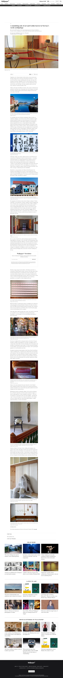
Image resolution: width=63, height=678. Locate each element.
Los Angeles (18, 172)
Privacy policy (39, 666)
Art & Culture (19, 3)
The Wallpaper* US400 (28, 5)
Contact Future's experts (23, 666)
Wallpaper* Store (58, 3)
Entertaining (53, 3)
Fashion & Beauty (32, 3)
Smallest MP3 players (37, 5)
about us (16, 666)
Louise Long (13, 32)
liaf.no (35, 529)
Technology (38, 3)
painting (31, 209)
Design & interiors (12, 3)
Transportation (44, 3)
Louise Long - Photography (25, 32)
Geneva (11, 125)
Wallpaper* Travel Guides (47, 5)
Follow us (32, 74)
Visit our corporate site (41, 675)
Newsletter (36, 74)
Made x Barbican (19, 5)
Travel (48, 3)
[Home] (2, 3)
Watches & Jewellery (25, 3)
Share (12, 74)
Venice (13, 129)
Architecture (6, 3)
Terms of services (21, 261)
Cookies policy (45, 666)
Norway (16, 118)
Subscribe (57, 1)
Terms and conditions (32, 666)
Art (10, 23)
